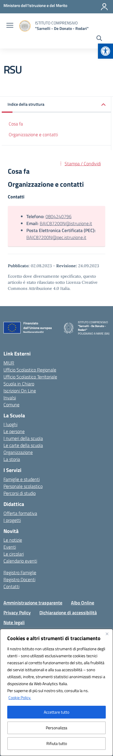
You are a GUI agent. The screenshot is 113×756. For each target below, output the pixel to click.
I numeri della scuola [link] (23, 438)
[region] (56, 692)
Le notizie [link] (12, 539)
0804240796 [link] (58, 216)
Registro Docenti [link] (19, 579)
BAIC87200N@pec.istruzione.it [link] (56, 237)
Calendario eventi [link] (20, 560)
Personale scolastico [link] (23, 486)
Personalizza (56, 728)
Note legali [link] (14, 622)
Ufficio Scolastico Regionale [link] (29, 369)
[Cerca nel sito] (99, 39)
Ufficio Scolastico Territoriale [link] (30, 376)
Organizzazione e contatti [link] (33, 134)
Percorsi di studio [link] (19, 493)
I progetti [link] (12, 520)
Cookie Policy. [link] (19, 697)
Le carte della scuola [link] (23, 445)
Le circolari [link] (13, 553)
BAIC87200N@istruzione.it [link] (66, 223)
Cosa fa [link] (16, 123)
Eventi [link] (9, 546)
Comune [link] (11, 404)
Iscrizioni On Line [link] (19, 390)
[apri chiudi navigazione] (9, 25)
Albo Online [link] (82, 602)
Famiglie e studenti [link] (21, 479)
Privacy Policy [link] (17, 612)
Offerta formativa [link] (20, 513)
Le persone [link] (14, 431)
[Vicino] (106, 633)
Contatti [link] (11, 586)
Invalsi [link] (9, 397)
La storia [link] (11, 459)
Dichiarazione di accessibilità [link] (68, 612)
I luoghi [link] (10, 424)
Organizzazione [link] (18, 452)
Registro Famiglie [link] (19, 572)
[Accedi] (104, 6)
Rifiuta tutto (56, 743)
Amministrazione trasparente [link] (32, 602)
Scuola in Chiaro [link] (18, 383)
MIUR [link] (8, 362)
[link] (105, 51)
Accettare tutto (56, 712)
